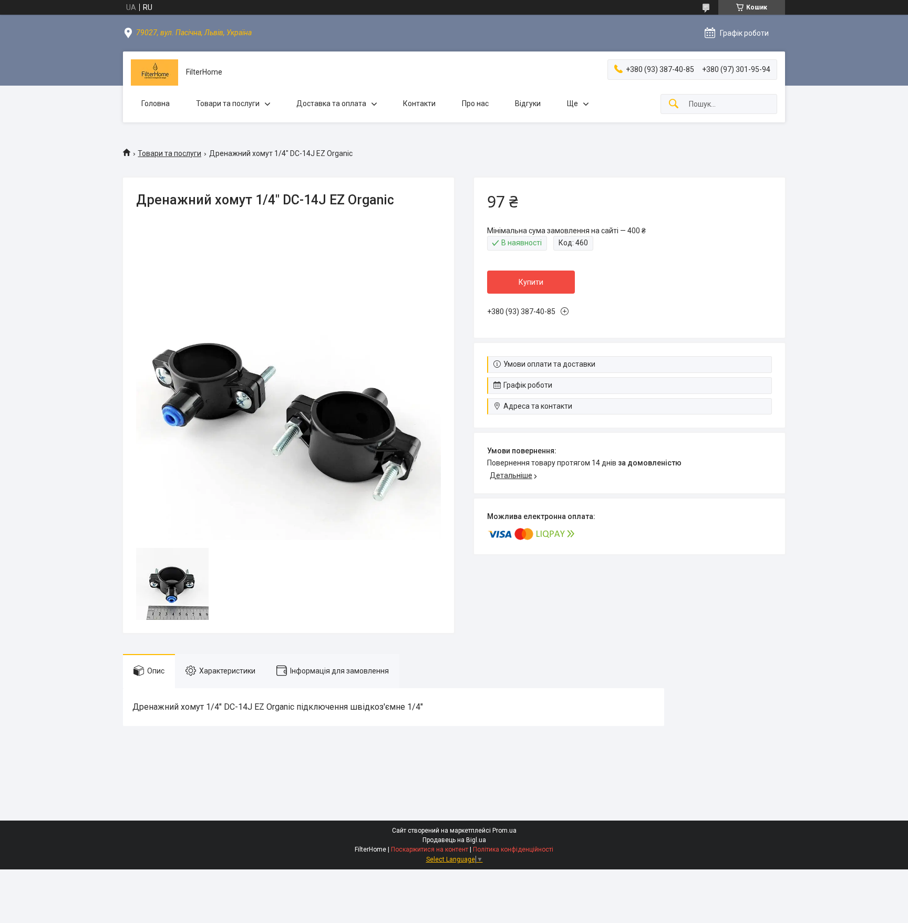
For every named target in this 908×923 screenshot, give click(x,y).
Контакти (419, 103)
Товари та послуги (228, 103)
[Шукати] (673, 104)
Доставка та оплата (331, 103)
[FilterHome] (154, 72)
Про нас (475, 103)
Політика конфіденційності (513, 849)
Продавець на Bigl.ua (454, 840)
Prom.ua (504, 830)
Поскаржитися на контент (429, 849)
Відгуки (528, 103)
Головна (155, 103)
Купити (531, 282)
